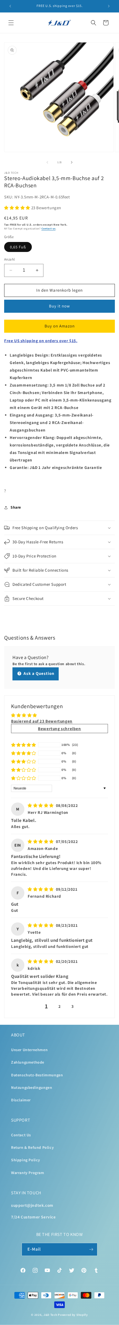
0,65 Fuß (18, 246)
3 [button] (72, 1006)
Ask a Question (38, 673)
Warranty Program (27, 1172)
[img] (41, 805)
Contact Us (21, 1134)
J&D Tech (50, 1315)
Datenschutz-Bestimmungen (37, 1074)
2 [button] (59, 1006)
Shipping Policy (25, 1159)
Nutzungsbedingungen (31, 1087)
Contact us (49, 228)
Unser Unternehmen (29, 1049)
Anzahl (9, 259)
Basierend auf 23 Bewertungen (42, 721)
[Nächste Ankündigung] (109, 6)
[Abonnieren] (91, 1249)
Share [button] (16, 507)
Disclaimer (21, 1099)
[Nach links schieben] (47, 162)
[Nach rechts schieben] (72, 162)
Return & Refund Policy (32, 1147)
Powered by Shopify (73, 1315)
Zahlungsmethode (27, 1062)
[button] (11, 23)
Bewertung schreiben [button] (59, 728)
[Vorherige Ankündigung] (10, 6)
